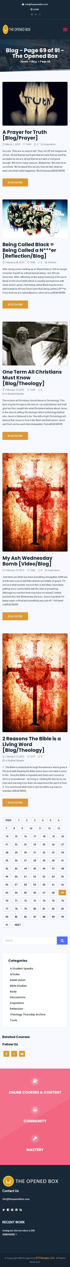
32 (44, 852)
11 (40, 828)
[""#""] (32, 14)
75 (53, 900)
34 (62, 852)
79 (25, 908)
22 (16, 844)
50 (16, 876)
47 (53, 868)
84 (7, 917)
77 (7, 908)
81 (44, 908)
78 (16, 908)
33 (53, 852)
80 (34, 908)
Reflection (16, 1009)
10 (30, 828)
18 (44, 836)
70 (7, 900)
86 (25, 917)
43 (16, 868)
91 (7, 925)
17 (34, 836)
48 (62, 868)
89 (53, 917)
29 (16, 852)
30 (25, 852)
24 (34, 844)
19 (53, 836)
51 (25, 876)
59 (34, 884)
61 (53, 884)
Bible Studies (18, 986)
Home (24, 61)
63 (7, 892)
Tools (13, 1020)
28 (7, 852)
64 (16, 892)
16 (25, 836)
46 (44, 868)
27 (62, 844)
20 (62, 836)
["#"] (3, 1210)
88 (44, 917)
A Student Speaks (15, 393)
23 (25, 844)
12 (49, 828)
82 (53, 908)
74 (44, 900)
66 (34, 892)
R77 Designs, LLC (45, 1258)
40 (53, 860)
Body (13, 991)
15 (16, 836)
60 (44, 884)
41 (62, 860)
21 (7, 844)
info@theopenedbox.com (36, 4)
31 (34, 852)
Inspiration (50, 144)
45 (34, 868)
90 (62, 917)
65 (25, 892)
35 (7, 860)
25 (44, 844)
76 (62, 900)
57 (16, 884)
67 (44, 892)
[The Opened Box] (19, 29)
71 (16, 900)
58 (25, 884)
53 (44, 876)
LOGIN (36, 9)
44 (25, 868)
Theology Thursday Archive (27, 1014)
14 (7, 836)
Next (18, 925)
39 (44, 860)
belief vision (17, 980)
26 (53, 844)
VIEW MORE (8, 1234)
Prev (8, 820)
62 (62, 884)
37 (25, 860)
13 (58, 828)
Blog (34, 61)
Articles (52, 262)
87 (34, 917)
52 (34, 876)
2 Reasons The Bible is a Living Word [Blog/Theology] (31, 744)
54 (53, 876)
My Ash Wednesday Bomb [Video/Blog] (27, 561)
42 (7, 868)
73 (34, 900)
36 (16, 860)
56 (7, 884)
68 (53, 892)
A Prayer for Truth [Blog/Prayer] (24, 135)
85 (16, 917)
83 (62, 908)
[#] (16, 1210)
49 (7, 876)
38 (34, 860)
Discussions (17, 997)
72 (25, 900)
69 (62, 892)
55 (62, 876)
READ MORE (15, 182)
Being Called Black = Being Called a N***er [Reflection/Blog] (29, 250)
